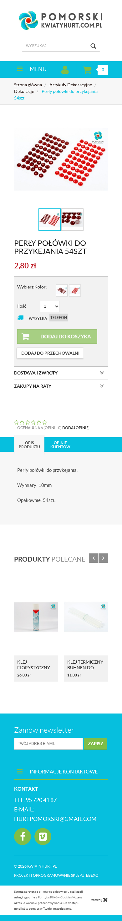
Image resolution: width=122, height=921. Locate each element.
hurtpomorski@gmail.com (55, 819)
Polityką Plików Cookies (55, 897)
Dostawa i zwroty (36, 372)
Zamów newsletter (44, 730)
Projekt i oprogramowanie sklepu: (56, 875)
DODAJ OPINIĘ (75, 428)
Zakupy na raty (32, 386)
